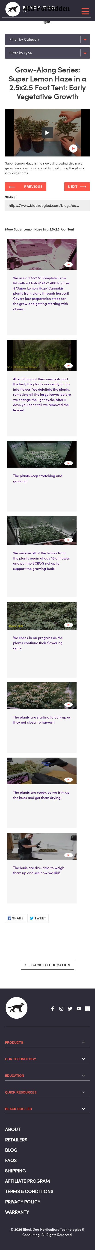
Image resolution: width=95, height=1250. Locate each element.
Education (14, 1075)
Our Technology (20, 1059)
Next (72, 186)
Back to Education (50, 965)
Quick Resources (20, 1092)
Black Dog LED (18, 1109)
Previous (33, 186)
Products (14, 1042)
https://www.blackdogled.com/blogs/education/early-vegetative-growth (49, 205)
